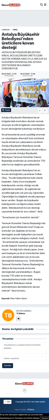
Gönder (7, 366)
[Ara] (41, 5)
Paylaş (7, 110)
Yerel (15, 30)
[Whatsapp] (24, 390)
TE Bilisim (20, 314)
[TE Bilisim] (8, 315)
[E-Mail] (18, 319)
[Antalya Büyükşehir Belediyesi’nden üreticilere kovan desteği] (24, 93)
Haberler (6, 30)
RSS (8, 402)
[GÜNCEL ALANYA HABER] (11, 4)
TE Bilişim (30, 410)
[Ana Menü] (45, 5)
